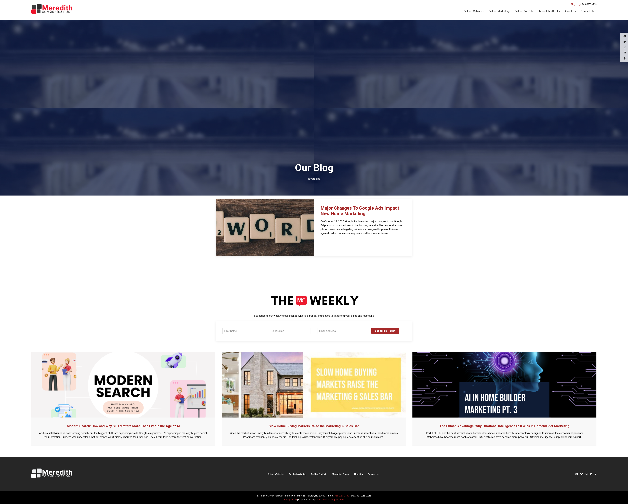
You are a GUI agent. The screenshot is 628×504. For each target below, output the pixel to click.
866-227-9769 (589, 4)
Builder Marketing (499, 11)
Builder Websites (473, 11)
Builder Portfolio (524, 11)
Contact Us (587, 11)
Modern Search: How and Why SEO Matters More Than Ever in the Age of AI (123, 426)
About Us (570, 11)
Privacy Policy (290, 499)
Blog (573, 4)
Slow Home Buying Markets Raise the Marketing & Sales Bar (314, 426)
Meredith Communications (51, 9)
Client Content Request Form (330, 499)
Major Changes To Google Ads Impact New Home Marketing (360, 210)
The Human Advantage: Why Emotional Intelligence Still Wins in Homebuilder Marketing (504, 426)
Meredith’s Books (549, 11)
